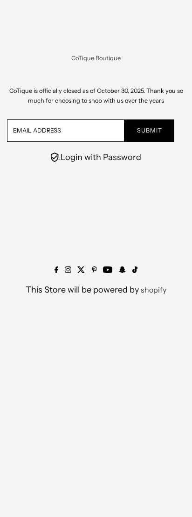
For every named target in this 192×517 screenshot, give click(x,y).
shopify (153, 289)
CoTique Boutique (96, 58)
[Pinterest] (94, 270)
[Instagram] (68, 270)
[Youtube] (107, 270)
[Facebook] (56, 270)
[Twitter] (81, 270)
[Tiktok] (134, 270)
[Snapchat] (122, 270)
